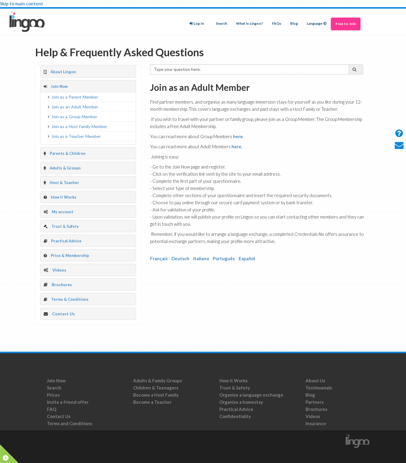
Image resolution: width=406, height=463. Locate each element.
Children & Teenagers (155, 387)
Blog (294, 23)
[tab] (88, 72)
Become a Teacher (152, 402)
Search (221, 23)
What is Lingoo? (249, 23)
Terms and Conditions (70, 423)
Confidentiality (235, 416)
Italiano (201, 258)
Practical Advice (236, 409)
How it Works (233, 380)
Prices (53, 394)
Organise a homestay (241, 402)
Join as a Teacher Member (76, 136)
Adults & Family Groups (157, 380)
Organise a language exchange (251, 394)
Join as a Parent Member (74, 97)
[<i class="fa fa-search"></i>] (356, 69)
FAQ (51, 409)
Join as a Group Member (74, 117)
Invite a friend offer (68, 402)
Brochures (62, 285)
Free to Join (346, 24)
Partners (315, 402)
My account (62, 212)
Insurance (316, 423)
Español (247, 258)
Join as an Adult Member (74, 107)
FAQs (276, 23)
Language (314, 23)
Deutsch (180, 258)
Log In (198, 23)
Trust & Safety (234, 387)
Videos (59, 270)
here (238, 136)
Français (159, 258)
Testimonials (319, 387)
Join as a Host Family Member (79, 126)
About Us (315, 380)
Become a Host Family (156, 394)
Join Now (56, 380)
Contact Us (63, 314)
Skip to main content (21, 3)
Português (224, 258)
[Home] (29, 21)
